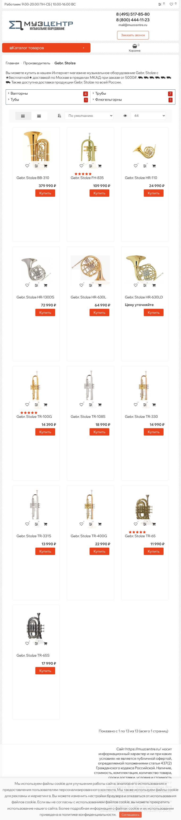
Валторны (19, 94)
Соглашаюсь (130, 814)
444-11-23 (133, 19)
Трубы (100, 94)
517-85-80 (133, 14)
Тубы (15, 100)
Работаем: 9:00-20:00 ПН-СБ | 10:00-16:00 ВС (40, 4)
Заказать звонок (133, 35)
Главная (12, 63)
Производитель (36, 63)
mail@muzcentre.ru (133, 25)
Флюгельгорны (108, 100)
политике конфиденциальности (88, 814)
